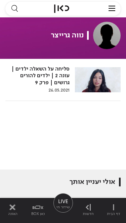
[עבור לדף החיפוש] (14, 9)
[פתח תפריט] (112, 9)
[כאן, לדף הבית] (62, 9)
